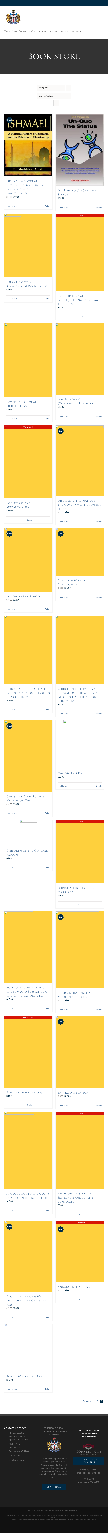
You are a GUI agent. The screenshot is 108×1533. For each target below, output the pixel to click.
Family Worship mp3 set (25, 1376)
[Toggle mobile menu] (103, 13)
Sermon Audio (70, 1510)
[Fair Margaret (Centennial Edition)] (80, 359)
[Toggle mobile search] (97, 13)
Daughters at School (23, 596)
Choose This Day (71, 773)
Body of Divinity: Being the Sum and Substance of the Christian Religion (27, 992)
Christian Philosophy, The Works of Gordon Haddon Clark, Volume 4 (28, 693)
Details (47, 206)
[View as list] (56, 103)
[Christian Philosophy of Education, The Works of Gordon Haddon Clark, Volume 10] (80, 650)
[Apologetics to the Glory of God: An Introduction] (28, 1150)
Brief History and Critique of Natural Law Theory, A (78, 300)
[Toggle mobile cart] (92, 13)
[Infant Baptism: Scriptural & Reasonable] (28, 245)
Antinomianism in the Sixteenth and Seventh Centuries (77, 1198)
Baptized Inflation (73, 1092)
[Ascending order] (68, 88)
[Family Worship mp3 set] (28, 1348)
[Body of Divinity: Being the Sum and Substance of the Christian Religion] (28, 947)
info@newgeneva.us (18, 1460)
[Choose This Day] (80, 744)
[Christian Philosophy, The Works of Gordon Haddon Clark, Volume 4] (28, 650)
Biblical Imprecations (24, 1092)
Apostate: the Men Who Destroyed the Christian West (26, 1300)
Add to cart (12, 206)
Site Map (79, 1510)
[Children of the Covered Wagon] (28, 833)
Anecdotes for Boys (74, 1287)
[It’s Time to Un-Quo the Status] (80, 150)
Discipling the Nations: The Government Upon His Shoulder (79, 505)
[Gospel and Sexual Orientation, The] (28, 360)
